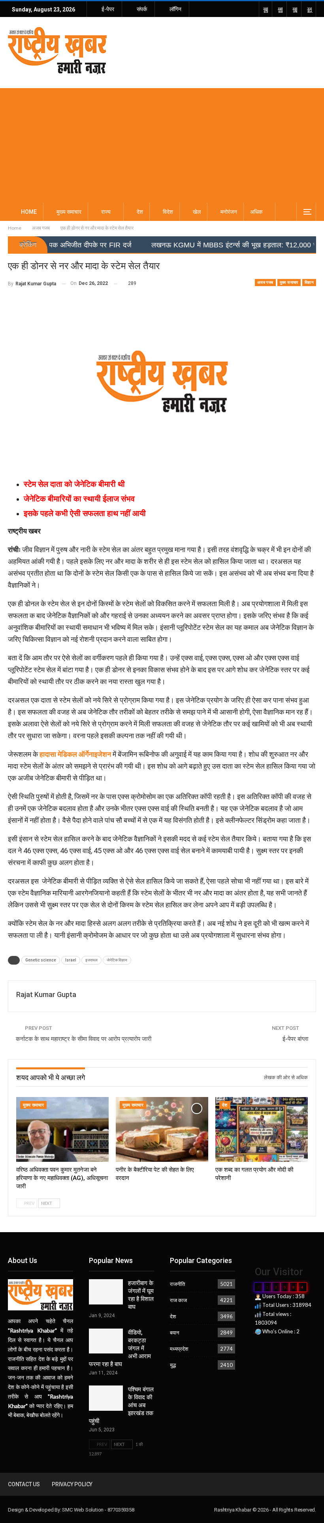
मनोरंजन (228, 212)
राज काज (178, 1300)
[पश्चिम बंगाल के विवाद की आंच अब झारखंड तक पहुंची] (106, 1398)
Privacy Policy (72, 1484)
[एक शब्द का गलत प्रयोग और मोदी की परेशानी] (261, 1129)
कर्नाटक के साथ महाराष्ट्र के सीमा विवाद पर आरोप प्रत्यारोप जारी (83, 1038)
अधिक (256, 212)
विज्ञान (309, 282)
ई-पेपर (108, 9)
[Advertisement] (162, 143)
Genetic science (40, 960)
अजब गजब (265, 282)
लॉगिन (175, 9)
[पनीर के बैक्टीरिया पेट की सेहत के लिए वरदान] (162, 1129)
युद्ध (173, 1365)
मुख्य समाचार (69, 212)
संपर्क (142, 9)
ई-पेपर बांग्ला (295, 1038)
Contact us (24, 1484)
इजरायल (91, 960)
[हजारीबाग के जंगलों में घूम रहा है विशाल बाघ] (106, 1291)
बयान (174, 1332)
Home (29, 212)
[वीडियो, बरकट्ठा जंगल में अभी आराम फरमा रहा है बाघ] (106, 1341)
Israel (70, 960)
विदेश (168, 212)
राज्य (106, 212)
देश (140, 212)
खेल (197, 212)
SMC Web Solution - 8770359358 (98, 1510)
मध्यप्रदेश (179, 1349)
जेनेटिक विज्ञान (117, 960)
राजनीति (177, 1284)
